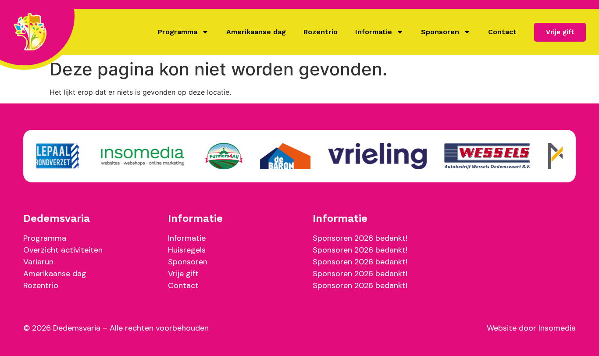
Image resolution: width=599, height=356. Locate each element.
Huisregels (187, 250)
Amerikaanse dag (256, 32)
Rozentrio (320, 32)
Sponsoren (440, 32)
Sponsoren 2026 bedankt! (360, 238)
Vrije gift (183, 273)
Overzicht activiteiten (63, 250)
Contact (502, 32)
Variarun (38, 261)
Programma (177, 32)
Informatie (373, 32)
